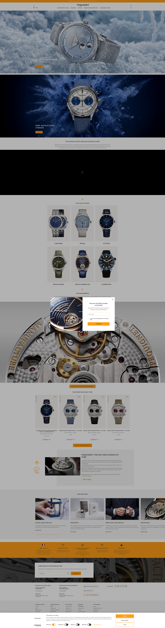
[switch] (66, 625)
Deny (125, 624)
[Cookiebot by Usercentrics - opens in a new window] (37, 625)
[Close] (112, 300)
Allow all (125, 616)
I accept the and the (99, 319)
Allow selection (124, 620)
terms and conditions (98, 318)
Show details (96, 624)
